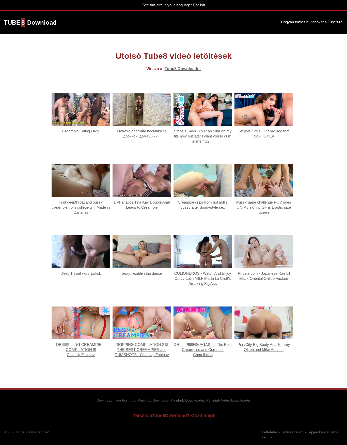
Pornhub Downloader (187, 400)
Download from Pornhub (116, 400)
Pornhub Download (153, 400)
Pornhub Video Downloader (228, 400)
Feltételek (270, 432)
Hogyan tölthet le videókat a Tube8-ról (312, 22)
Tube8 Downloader (183, 69)
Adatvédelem (293, 432)
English (199, 5)
